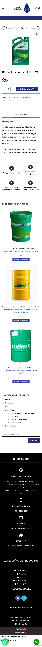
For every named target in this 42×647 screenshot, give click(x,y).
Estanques (9, 403)
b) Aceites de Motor (26, 248)
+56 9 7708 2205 (21, 511)
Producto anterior (13, 28)
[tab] (21, 115)
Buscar (34, 440)
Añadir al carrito (27, 89)
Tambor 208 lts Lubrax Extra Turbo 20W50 (21, 372)
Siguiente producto (28, 28)
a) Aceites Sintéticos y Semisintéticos (27, 307)
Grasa (7, 406)
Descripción (21, 115)
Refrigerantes (10, 426)
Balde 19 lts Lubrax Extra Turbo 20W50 (21, 251)
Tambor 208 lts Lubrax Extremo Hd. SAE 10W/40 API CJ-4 (21, 311)
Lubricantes (7, 100)
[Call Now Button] (36, 642)
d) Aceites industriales (15, 422)
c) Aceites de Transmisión (22, 97)
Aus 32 (7, 399)
